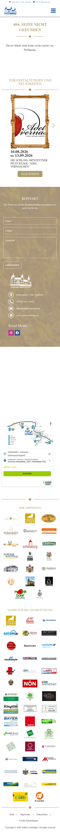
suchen (27, 473)
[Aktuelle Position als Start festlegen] (49, 453)
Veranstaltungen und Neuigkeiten (30, 82)
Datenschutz (42, 814)
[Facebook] (17, 333)
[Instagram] (11, 333)
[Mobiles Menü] (53, 10)
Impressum (25, 814)
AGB (11, 814)
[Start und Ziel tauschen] (49, 460)
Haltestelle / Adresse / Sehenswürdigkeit (18, 454)
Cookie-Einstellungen (28, 820)
